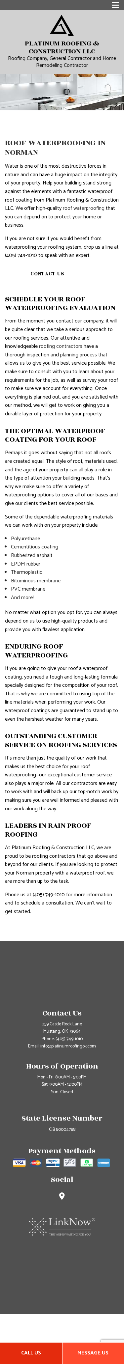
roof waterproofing (83, 208)
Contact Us (47, 274)
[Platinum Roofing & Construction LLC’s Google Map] (62, 1197)
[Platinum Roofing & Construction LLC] (62, 25)
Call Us (31, 1353)
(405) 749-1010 (69, 1039)
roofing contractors (60, 346)
